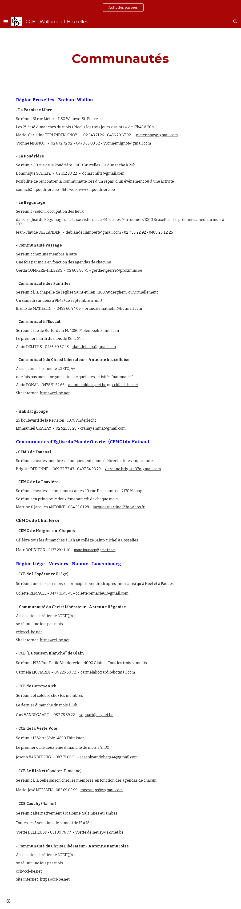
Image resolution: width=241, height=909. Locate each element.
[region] (120, 7)
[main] (120, 58)
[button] (5, 21)
